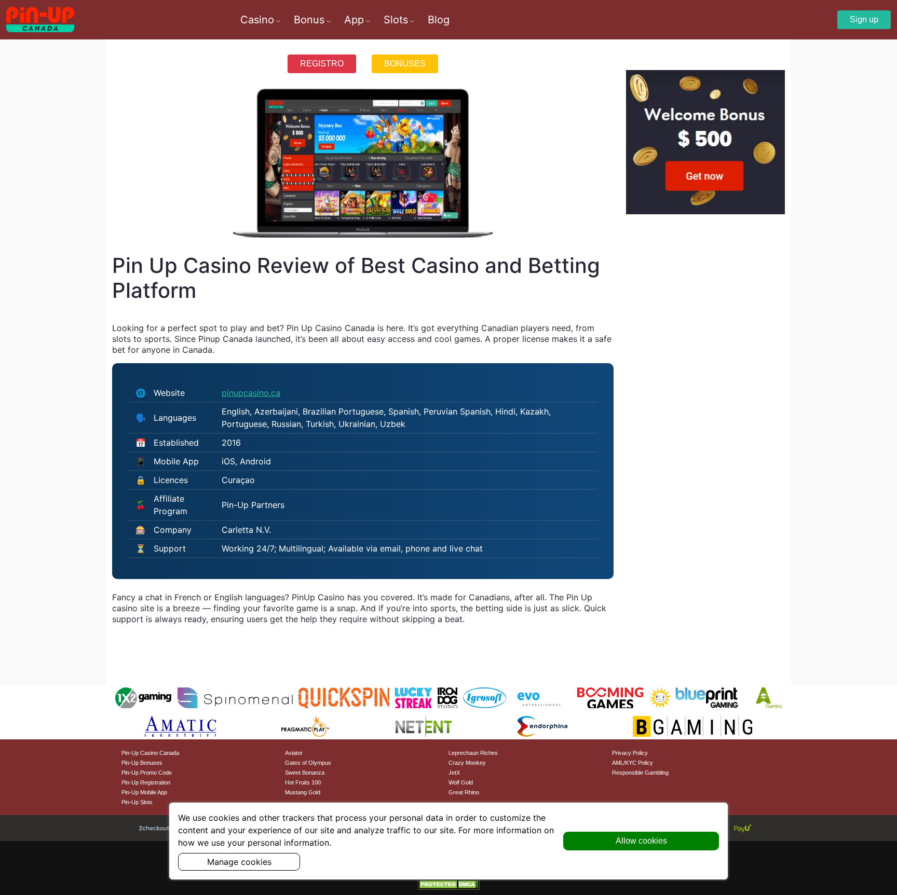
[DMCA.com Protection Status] (448, 883)
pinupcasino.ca (251, 393)
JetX (454, 772)
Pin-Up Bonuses (141, 763)
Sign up (864, 19)
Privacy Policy (630, 753)
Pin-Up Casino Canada (150, 753)
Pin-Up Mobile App (144, 792)
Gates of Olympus (308, 763)
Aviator (294, 753)
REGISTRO (322, 63)
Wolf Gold (460, 782)
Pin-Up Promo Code (146, 772)
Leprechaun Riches (473, 753)
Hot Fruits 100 (303, 782)
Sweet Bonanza (304, 772)
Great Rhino (463, 792)
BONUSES (405, 63)
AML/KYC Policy (632, 763)
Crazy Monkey (467, 763)
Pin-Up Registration (145, 782)
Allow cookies (641, 840)
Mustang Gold (302, 792)
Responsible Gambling (640, 772)
